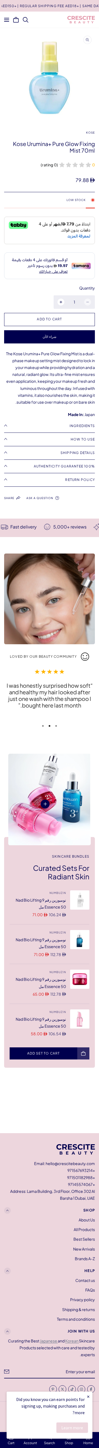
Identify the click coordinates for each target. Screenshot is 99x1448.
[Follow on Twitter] (62, 1389)
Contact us (85, 1280)
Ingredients (82, 426)
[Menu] (6, 20)
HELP (89, 1270)
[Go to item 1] (56, 725)
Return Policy (80, 480)
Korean (72, 1340)
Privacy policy (82, 1299)
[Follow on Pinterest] (53, 1389)
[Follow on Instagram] (81, 1389)
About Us (87, 1219)
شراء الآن (49, 337)
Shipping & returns (78, 1309)
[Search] (25, 20)
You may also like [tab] (49, 1104)
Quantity (87, 287)
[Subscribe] (6, 1371)
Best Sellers (84, 1239)
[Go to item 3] (42, 725)
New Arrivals (84, 1248)
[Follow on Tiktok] (72, 1389)
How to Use (83, 439)
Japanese (49, 1340)
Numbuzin (58, 892)
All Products (84, 1229)
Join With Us (81, 1331)
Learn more (72, 1427)
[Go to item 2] (49, 725)
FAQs (90, 1289)
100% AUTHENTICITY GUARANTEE (64, 466)
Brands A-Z (85, 1258)
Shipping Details (78, 453)
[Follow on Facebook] (91, 1389)
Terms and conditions (76, 1319)
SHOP (89, 1210)
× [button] (88, 1396)
